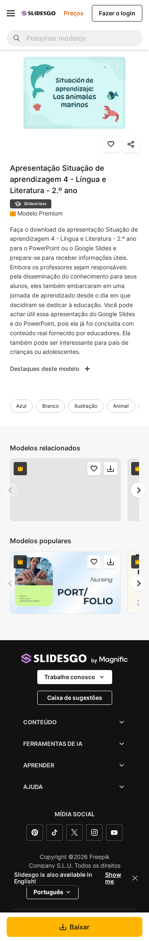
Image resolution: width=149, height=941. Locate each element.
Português (48, 891)
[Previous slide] (10, 490)
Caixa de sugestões (74, 697)
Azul (21, 406)
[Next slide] (138, 490)
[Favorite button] (111, 144)
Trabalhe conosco (69, 676)
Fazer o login (117, 13)
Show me (113, 878)
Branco (50, 406)
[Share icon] (131, 144)
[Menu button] (11, 13)
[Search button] (16, 38)
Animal (121, 406)
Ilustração (85, 406)
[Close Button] (135, 878)
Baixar (79, 927)
